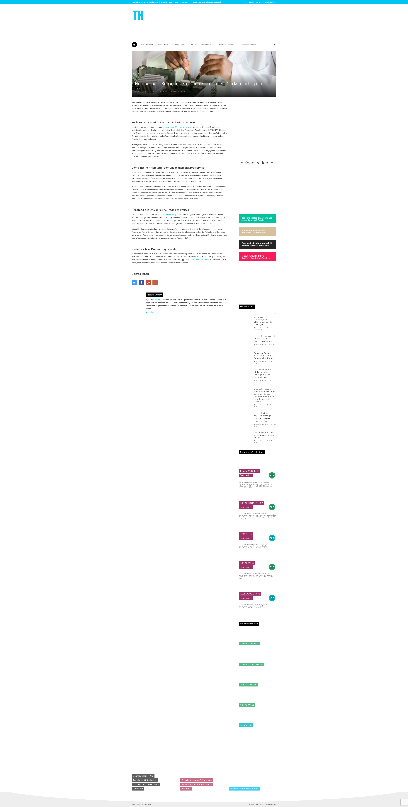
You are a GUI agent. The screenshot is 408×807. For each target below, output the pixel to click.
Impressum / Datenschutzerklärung (266, 2)
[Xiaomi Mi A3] (257, 708)
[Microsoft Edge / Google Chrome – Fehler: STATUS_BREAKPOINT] (245, 342)
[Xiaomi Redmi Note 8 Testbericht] (257, 510)
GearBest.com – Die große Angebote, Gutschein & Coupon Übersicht (201, 2)
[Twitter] (134, 282)
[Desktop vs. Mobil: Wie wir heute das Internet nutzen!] (245, 438)
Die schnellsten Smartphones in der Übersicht (145, 2)
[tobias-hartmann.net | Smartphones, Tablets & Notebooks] (138, 21)
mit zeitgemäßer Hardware (176, 127)
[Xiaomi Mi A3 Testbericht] (257, 570)
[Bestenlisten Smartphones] (251, 792)
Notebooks (206, 45)
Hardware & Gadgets (225, 45)
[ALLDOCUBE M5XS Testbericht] (257, 601)
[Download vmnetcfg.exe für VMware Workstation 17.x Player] (245, 322)
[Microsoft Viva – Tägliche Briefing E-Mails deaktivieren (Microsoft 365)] (245, 419)
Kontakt (251, 2)
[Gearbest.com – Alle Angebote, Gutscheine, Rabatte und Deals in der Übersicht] (154, 792)
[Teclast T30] (257, 729)
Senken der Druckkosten (199, 260)
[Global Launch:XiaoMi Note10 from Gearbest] (255, 752)
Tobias (157, 300)
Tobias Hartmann (142, 91)
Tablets (193, 45)
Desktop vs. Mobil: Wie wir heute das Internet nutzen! (264, 435)
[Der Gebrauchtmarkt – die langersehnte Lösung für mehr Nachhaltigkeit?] (245, 375)
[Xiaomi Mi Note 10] (257, 647)
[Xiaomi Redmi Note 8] (257, 668)
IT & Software (147, 45)
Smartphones (179, 45)
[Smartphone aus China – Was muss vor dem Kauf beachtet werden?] (202, 792)
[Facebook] (141, 282)
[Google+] (148, 282)
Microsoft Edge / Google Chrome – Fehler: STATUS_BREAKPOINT (265, 338)
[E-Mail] (155, 282)
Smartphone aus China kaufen (169, 2)
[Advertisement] (215, 23)
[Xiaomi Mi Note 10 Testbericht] (257, 479)
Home (134, 44)
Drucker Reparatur (173, 214)
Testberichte (163, 45)
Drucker (138, 88)
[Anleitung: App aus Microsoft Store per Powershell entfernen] (245, 358)
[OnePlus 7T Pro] (257, 688)
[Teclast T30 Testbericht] (257, 541)
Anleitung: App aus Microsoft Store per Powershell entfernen (264, 355)
